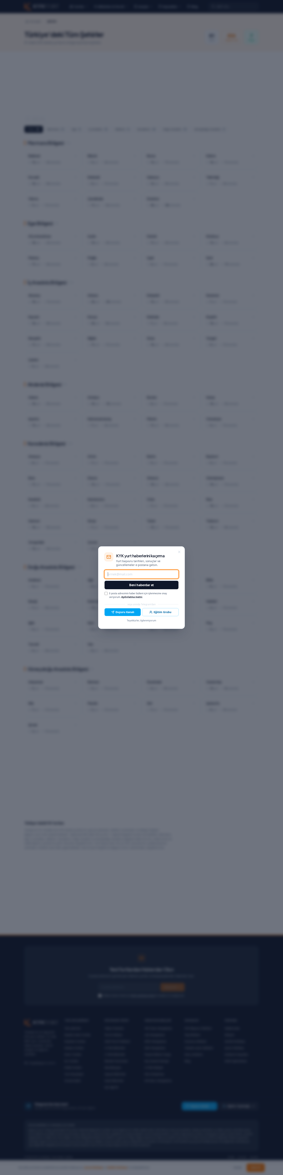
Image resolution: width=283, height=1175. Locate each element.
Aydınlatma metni (131, 597)
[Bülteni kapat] (179, 552)
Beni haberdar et (141, 585)
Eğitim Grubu (162, 612)
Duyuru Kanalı (125, 612)
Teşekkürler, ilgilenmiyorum (141, 620)
